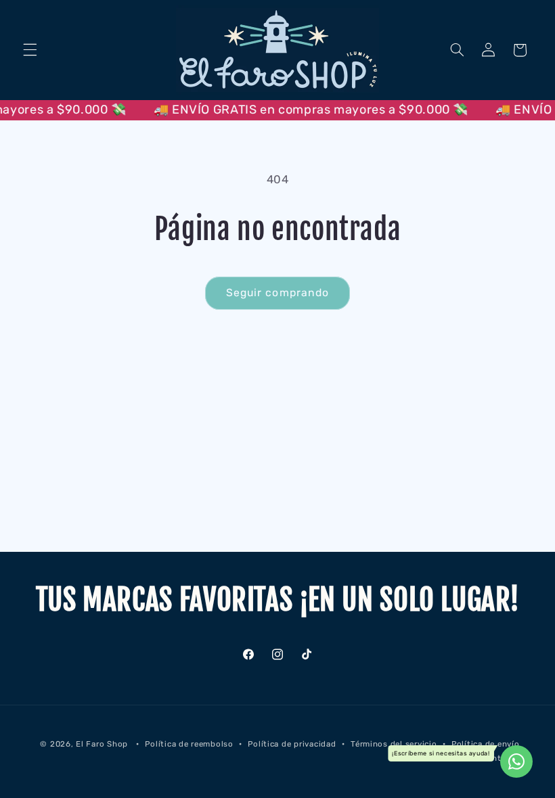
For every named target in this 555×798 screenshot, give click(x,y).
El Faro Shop (102, 744)
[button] (29, 50)
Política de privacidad (292, 744)
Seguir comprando (277, 292)
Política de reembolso (189, 744)
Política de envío (485, 744)
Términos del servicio (394, 744)
